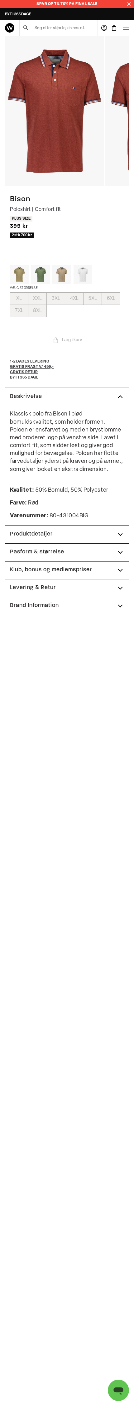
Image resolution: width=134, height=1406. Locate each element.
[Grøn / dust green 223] (40, 274)
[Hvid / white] (83, 274)
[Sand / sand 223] (61, 274)
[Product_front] (54, 111)
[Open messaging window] (118, 1390)
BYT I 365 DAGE (18, 14)
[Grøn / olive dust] (19, 274)
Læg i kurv (72, 340)
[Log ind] (104, 28)
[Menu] (126, 28)
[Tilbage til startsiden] (9, 28)
